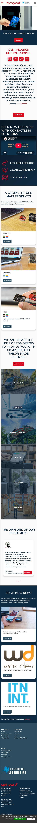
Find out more (18, 364)
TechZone (27, 719)
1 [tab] (17, 581)
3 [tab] (20, 581)
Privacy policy (19, 821)
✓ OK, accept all (20, 819)
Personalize (31, 819)
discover (18, 40)
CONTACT (18, 115)
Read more (7, 241)
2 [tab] (18, 581)
